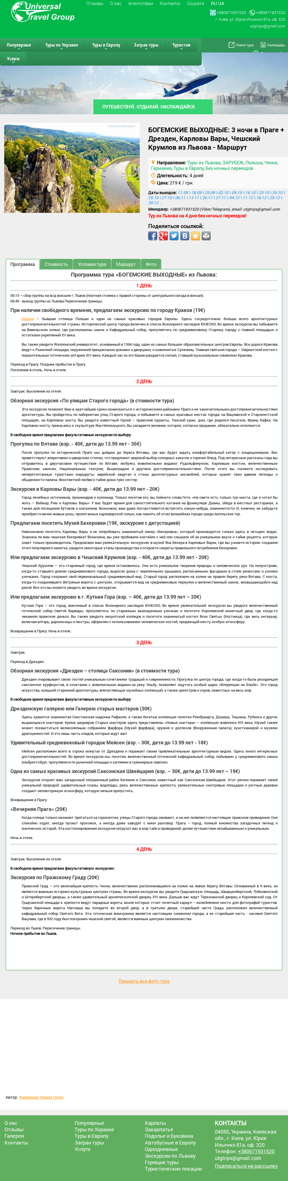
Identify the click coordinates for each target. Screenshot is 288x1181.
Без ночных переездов (229, 168)
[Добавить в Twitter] (174, 235)
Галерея (14, 1135)
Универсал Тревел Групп (41, 1097)
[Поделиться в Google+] (163, 235)
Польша (254, 162)
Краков (28, 318)
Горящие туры (162, 1162)
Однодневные (161, 1149)
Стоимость (56, 264)
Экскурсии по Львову (170, 1155)
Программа (22, 264)
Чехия (270, 162)
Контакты (170, 3)
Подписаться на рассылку (246, 1166)
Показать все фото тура (144, 981)
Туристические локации (173, 1168)
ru (214, 3)
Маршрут (126, 264)
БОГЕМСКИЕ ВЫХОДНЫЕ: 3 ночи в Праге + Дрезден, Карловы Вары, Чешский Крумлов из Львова (216, 138)
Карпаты (155, 1123)
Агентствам (140, 3)
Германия (161, 168)
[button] (134, 127)
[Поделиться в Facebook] (152, 235)
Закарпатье (159, 1129)
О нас (116, 3)
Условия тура (92, 264)
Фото (151, 264)
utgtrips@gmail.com (261, 209)
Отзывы (94, 3)
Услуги (13, 60)
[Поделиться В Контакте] (184, 235)
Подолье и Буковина (169, 1135)
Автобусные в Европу (170, 1142)
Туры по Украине (61, 47)
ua (221, 3)
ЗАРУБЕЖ (233, 162)
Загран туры (146, 47)
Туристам (181, 47)
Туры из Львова (203, 162)
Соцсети (195, 3)
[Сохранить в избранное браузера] (195, 235)
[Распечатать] (206, 235)
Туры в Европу (106, 47)
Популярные (19, 47)
